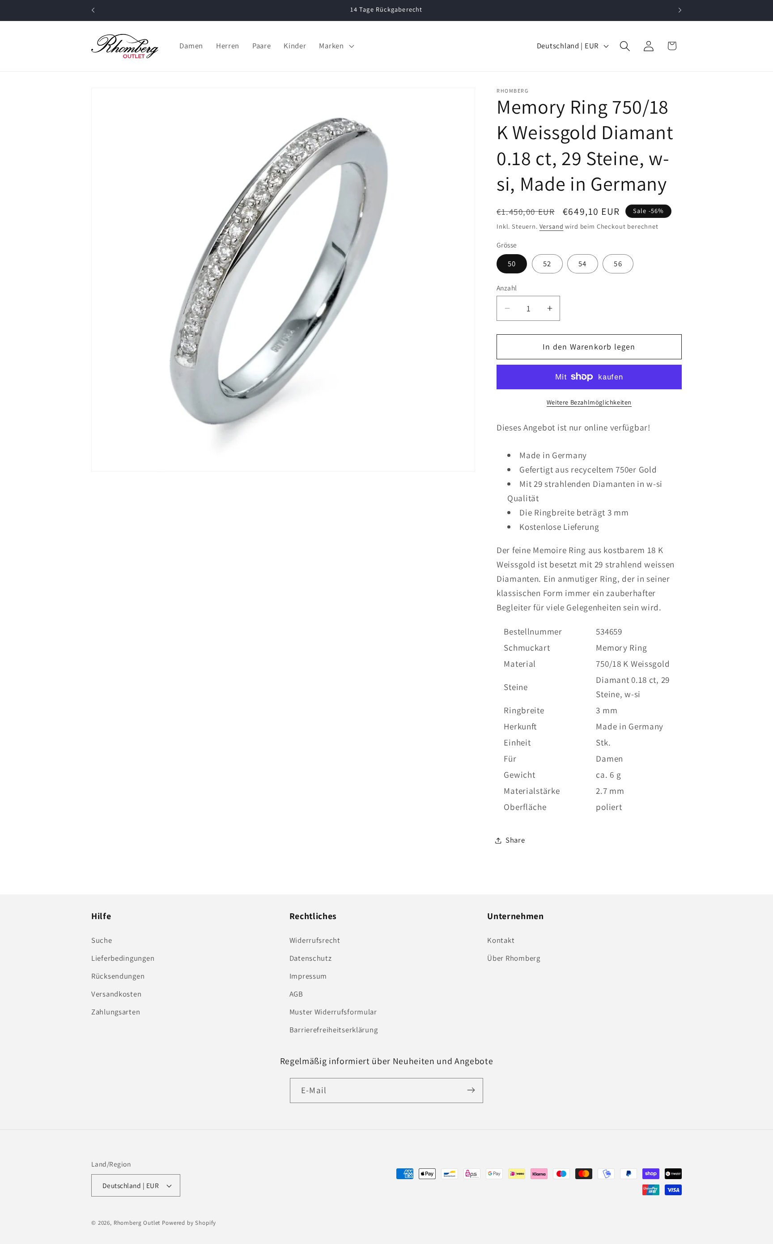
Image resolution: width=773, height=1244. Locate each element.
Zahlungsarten (115, 1012)
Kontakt (500, 941)
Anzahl (507, 287)
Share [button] (515, 840)
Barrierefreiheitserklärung (333, 1030)
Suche (101, 941)
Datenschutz (310, 958)
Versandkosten (116, 994)
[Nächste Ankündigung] (680, 10)
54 (582, 263)
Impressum (308, 976)
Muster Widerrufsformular (333, 1012)
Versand (551, 226)
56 (618, 263)
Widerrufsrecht (314, 941)
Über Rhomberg (513, 958)
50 (512, 263)
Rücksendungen (117, 976)
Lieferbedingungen (122, 958)
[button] (335, 46)
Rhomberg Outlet (137, 1223)
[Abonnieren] (471, 1090)
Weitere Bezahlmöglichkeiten (589, 402)
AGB (296, 994)
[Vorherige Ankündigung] (93, 10)
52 (547, 263)
